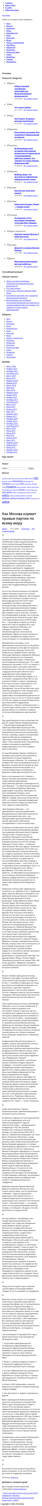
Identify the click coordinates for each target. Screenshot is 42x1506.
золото (21, 489)
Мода (8, 40)
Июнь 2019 (10, 378)
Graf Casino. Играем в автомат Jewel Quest (24, 119)
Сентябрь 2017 (12, 402)
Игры (8, 31)
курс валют (7, 492)
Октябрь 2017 (12, 400)
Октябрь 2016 (12, 423)
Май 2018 (10, 388)
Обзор (10, 481)
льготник (33, 492)
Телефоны (10, 57)
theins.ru (14, 1477)
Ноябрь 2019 (11, 369)
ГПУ (32, 481)
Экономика (11, 62)
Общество (10, 47)
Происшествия (12, 52)
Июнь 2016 (10, 433)
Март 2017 (10, 411)
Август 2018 (11, 385)
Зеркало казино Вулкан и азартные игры (26, 235)
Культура (10, 38)
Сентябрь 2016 (12, 426)
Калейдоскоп (12, 33)
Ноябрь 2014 (11, 452)
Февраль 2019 (12, 380)
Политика (10, 50)
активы (28, 492)
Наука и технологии (15, 43)
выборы (6, 498)
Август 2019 (11, 376)
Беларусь (4, 481)
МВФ (26, 478)
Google (4, 478)
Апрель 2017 (11, 409)
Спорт (9, 54)
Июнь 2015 (10, 447)
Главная (8, 3)
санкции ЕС (34, 498)
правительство (21, 492)
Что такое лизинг (22, 107)
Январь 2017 (11, 416)
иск (3, 490)
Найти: (5, 468)
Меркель (30, 478)
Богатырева (27, 481)
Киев (17, 478)
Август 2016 (11, 428)
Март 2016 (10, 440)
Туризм (9, 59)
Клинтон (22, 478)
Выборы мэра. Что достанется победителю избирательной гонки (25, 177)
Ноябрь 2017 (11, 397)
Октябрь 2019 (12, 371)
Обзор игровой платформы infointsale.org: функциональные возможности (22, 91)
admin (4, 529)
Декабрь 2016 (12, 419)
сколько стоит (23, 498)
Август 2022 (11, 366)
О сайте (8, 8)
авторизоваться (19, 1489)
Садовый (34, 484)
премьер (12, 495)
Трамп (4, 487)
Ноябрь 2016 (11, 421)
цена (5, 501)
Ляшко (17, 484)
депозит (29, 487)
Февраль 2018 (12, 392)
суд (39, 498)
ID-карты (9, 478)
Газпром (6, 483)
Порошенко (17, 481)
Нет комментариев (31, 99)
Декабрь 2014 (12, 450)
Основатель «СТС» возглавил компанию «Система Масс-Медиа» (25, 220)
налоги (13, 498)
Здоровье (10, 28)
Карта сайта (10, 5)
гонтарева (29, 495)
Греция (12, 484)
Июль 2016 (10, 430)
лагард (15, 492)
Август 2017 (11, 404)
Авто (8, 23)
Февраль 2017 (12, 414)
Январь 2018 (11, 395)
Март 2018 (10, 390)
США (21, 483)
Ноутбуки (10, 45)
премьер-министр (20, 495)
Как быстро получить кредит (24, 191)
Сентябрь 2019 (12, 373)
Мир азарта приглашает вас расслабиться (25, 262)
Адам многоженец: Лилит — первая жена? (26, 205)
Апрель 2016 (11, 438)
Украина (11, 486)
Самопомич (27, 484)
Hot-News (6, 15)
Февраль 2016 (12, 442)
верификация (8, 490)
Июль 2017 (10, 407)
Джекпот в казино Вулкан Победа (26, 249)
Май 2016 (10, 435)
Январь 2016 (11, 445)
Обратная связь (12, 10)
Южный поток (33, 490)
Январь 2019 (11, 383)
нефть (5, 495)
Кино (8, 35)
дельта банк (35, 487)
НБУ (36, 478)
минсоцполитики (21, 487)
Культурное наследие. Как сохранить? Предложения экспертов (27, 134)
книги (27, 490)
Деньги (9, 26)
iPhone (14, 478)
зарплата (15, 490)
